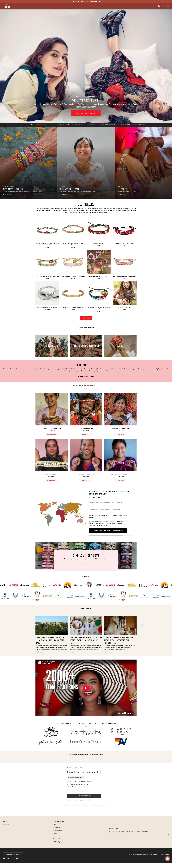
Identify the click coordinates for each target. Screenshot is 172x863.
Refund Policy (57, 833)
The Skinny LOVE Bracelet (98, 243)
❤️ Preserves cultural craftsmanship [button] (106, 509)
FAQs (54, 824)
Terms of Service (58, 836)
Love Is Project (137, 854)
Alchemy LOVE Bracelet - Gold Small (73, 307)
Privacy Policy (57, 839)
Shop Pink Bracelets (86, 377)
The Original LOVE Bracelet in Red (124, 243)
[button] (64, 6)
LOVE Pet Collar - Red (124, 307)
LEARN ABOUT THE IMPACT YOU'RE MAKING (108, 530)
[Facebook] (4, 858)
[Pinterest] (8, 858)
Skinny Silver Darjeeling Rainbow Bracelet (47, 276)
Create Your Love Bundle (86, 565)
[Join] (167, 834)
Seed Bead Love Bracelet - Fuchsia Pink (99, 276)
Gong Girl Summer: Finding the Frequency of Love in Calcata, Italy (50, 640)
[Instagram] (12, 858)
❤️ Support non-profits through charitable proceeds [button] (108, 516)
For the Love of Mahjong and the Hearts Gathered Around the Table (86, 640)
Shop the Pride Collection (86, 113)
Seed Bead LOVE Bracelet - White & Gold (73, 276)
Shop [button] (5, 821)
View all (86, 318)
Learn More (51, 434)
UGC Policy (56, 842)
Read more (38, 652)
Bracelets (6, 824)
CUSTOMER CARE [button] (59, 821)
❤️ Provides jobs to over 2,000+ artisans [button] (106, 503)
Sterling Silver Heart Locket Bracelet (47, 307)
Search (149, 854)
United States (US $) (12, 854)
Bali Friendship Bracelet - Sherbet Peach (124, 276)
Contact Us (56, 827)
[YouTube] (17, 858)
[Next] (142, 625)
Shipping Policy (57, 830)
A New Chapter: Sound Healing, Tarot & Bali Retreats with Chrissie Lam (119, 640)
